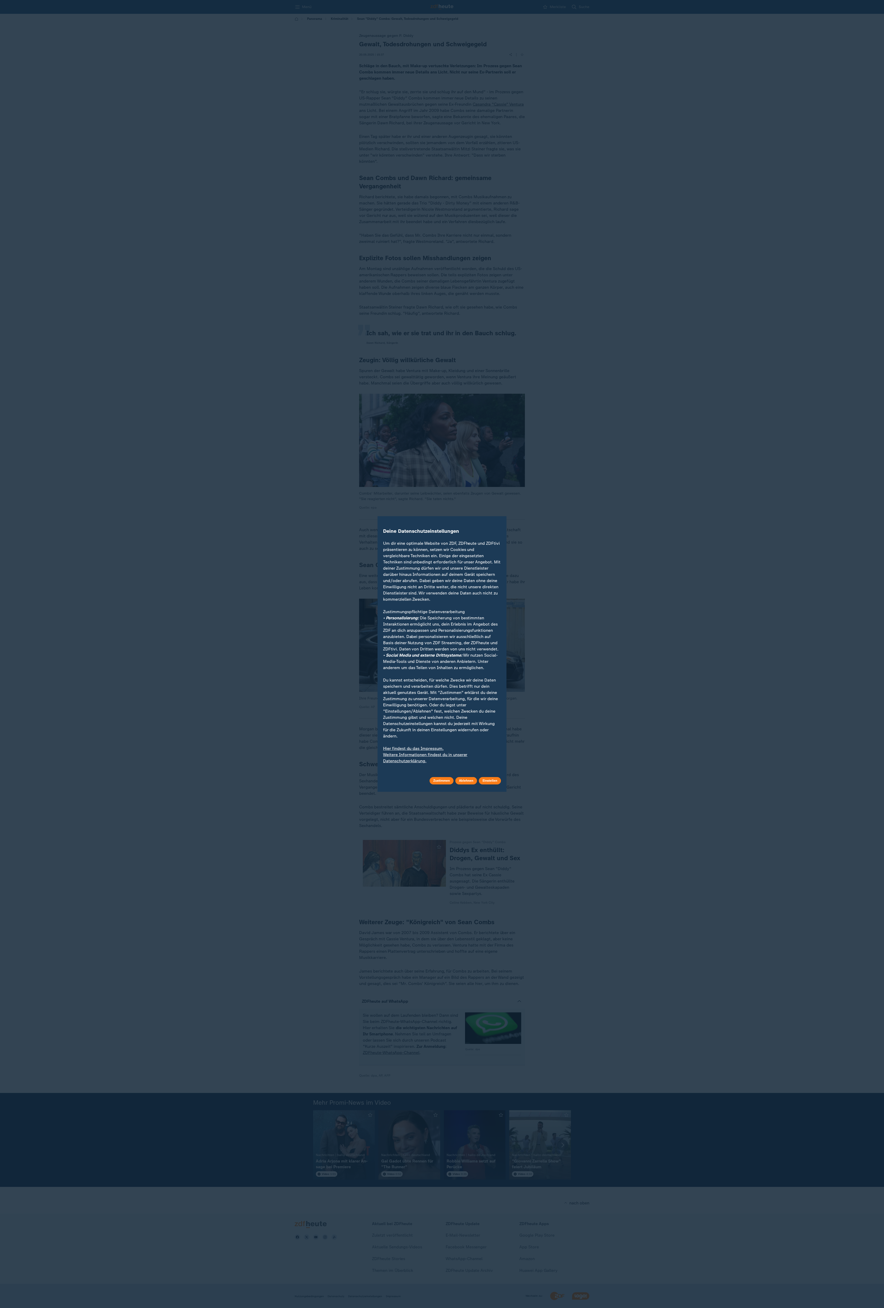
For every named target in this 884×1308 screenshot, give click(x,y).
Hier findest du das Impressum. (413, 748)
